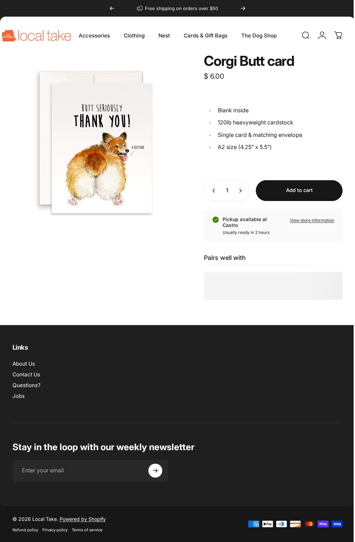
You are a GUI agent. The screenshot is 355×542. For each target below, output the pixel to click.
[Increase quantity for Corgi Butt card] (237, 191)
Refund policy (25, 529)
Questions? (26, 385)
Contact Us (26, 374)
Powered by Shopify (83, 519)
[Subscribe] (155, 471)
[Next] (243, 8)
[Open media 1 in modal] (98, 138)
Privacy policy (55, 529)
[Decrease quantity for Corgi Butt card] (207, 191)
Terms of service (87, 529)
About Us (23, 363)
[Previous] (112, 8)
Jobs (18, 396)
